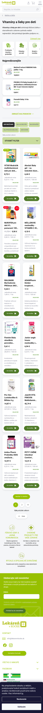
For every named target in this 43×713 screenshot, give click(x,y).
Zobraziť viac (35, 39)
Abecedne (24, 130)
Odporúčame (8, 124)
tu (22, 693)
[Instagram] (10, 645)
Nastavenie (21, 699)
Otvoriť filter (12, 141)
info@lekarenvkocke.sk (15, 639)
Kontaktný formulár (14, 653)
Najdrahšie (34, 124)
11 (28, 505)
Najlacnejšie (21, 124)
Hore (23, 516)
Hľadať (37, 9)
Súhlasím (22, 707)
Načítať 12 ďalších (21, 496)
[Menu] (40, 3)
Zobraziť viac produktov (21, 114)
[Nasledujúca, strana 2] (21, 504)
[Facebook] (4, 645)
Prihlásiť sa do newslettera (14, 610)
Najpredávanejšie (11, 130)
